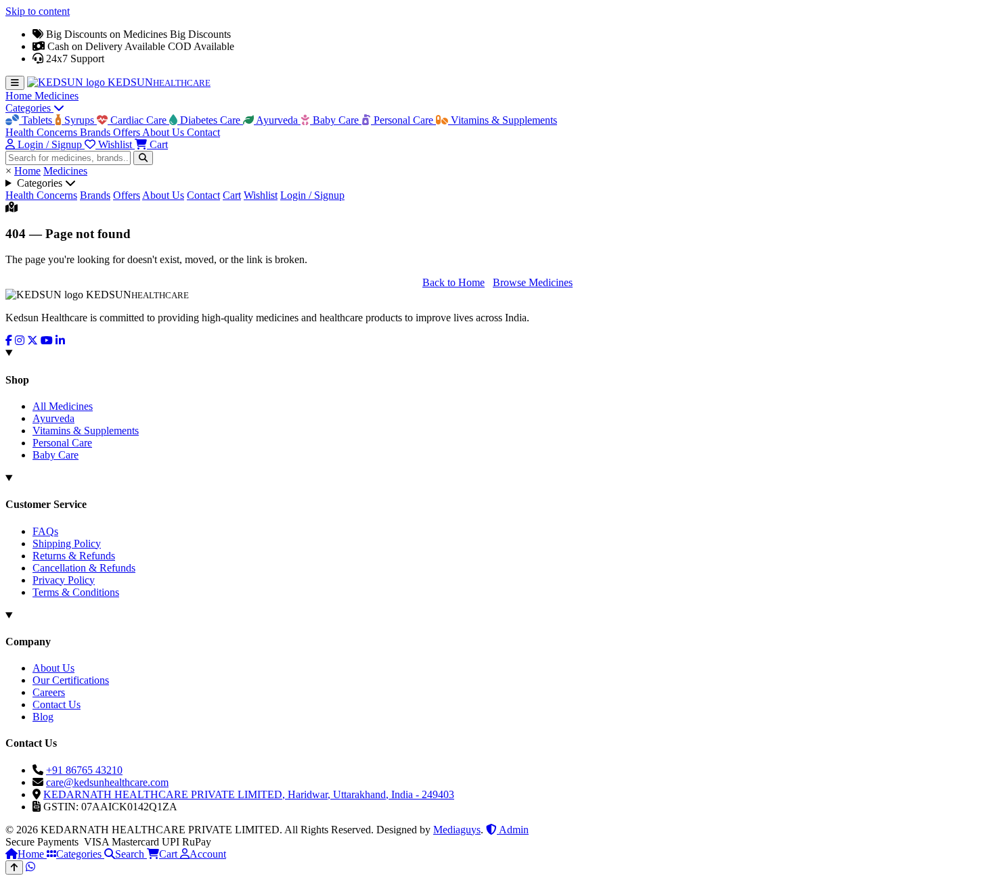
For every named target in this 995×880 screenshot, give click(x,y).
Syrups (79, 120)
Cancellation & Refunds (83, 568)
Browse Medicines (533, 282)
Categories (29, 108)
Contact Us (56, 704)
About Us (164, 132)
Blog (42, 716)
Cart (232, 195)
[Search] (143, 158)
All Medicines (62, 406)
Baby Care (335, 120)
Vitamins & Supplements (502, 120)
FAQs (45, 531)
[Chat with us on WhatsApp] (30, 867)
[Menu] (14, 83)
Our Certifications (70, 680)
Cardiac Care (138, 120)
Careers (48, 692)
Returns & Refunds (73, 555)
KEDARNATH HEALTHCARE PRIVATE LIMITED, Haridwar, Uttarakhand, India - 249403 (248, 794)
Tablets (37, 120)
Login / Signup (312, 195)
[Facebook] (8, 340)
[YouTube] (47, 340)
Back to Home (453, 282)
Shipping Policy (66, 543)
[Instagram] (19, 340)
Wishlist (261, 195)
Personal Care (403, 120)
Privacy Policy (63, 580)
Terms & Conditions (75, 592)
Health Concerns (42, 132)
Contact (203, 132)
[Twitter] (32, 340)
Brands (96, 132)
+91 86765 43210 (84, 770)
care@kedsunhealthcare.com (107, 782)
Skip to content (37, 11)
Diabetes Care (210, 120)
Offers (127, 132)
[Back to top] (14, 867)
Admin (513, 829)
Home (20, 95)
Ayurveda (277, 120)
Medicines (57, 95)
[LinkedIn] (60, 340)
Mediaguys (457, 829)
